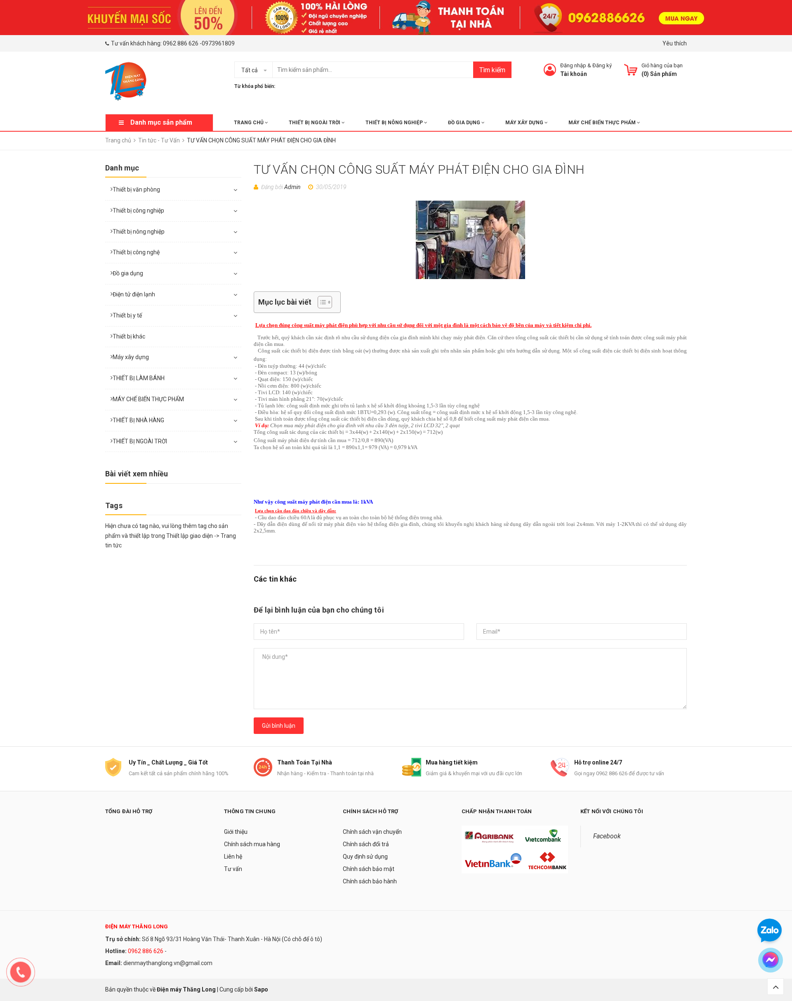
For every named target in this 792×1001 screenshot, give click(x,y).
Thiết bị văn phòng (136, 189)
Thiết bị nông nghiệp (139, 231)
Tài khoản (573, 74)
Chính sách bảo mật (368, 869)
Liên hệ (233, 856)
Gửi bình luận (278, 725)
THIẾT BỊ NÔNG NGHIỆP (394, 122)
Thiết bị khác (129, 336)
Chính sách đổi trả (366, 844)
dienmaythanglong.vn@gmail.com (167, 963)
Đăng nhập (573, 65)
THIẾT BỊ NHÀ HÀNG (138, 420)
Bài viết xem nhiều (136, 473)
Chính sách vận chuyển (372, 831)
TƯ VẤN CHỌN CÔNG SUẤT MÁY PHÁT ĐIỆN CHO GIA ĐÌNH (419, 169)
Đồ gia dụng (128, 273)
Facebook (607, 836)
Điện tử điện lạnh (134, 294)
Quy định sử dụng (365, 856)
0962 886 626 (180, 43)
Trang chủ (249, 122)
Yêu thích (674, 43)
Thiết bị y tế (127, 315)
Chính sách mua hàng (252, 844)
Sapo (261, 989)
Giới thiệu (236, 831)
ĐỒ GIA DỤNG (464, 122)
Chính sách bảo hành (370, 881)
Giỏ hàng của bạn (662, 65)
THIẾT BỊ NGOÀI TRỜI (315, 122)
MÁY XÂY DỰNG (524, 122)
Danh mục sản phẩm (161, 122)
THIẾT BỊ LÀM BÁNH (139, 378)
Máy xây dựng (131, 357)
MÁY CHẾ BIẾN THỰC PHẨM (602, 122)
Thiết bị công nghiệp (138, 210)
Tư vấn (233, 869)
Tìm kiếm (492, 70)
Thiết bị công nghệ (136, 252)
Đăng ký (602, 65)
